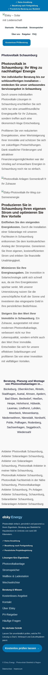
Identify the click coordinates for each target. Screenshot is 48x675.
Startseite (9, 27)
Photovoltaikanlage (13, 563)
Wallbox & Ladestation (15, 576)
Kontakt (6, 602)
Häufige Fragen (11, 620)
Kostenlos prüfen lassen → (22, 648)
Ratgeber (26, 34)
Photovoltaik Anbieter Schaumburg (21, 475)
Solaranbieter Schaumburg (17, 499)
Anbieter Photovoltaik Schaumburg (21, 451)
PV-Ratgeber (10, 614)
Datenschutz (7, 669)
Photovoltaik (21, 27)
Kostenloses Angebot (14, 595)
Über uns (16, 34)
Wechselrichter (11, 582)
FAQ (34, 34)
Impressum (18, 669)
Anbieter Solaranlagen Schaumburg (22, 456)
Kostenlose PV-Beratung (16, 42)
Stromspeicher (36, 27)
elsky (12, 517)
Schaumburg (36, 494)
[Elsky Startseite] (13, 18)
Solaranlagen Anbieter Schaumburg (22, 503)
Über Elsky (8, 608)
